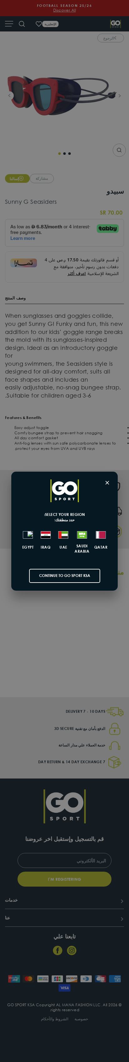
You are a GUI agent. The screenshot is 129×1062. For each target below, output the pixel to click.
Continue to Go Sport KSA (64, 575)
